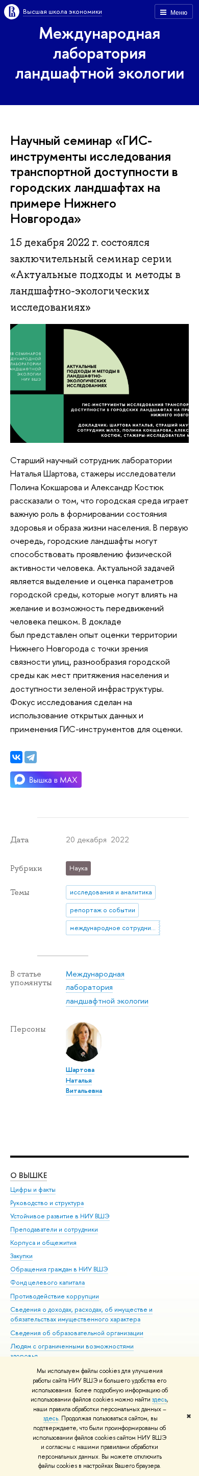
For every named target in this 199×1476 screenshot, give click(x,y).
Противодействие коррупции (54, 1296)
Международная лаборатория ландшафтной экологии (99, 52)
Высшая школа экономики (62, 11)
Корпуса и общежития (43, 1242)
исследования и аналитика (111, 891)
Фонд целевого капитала (47, 1282)
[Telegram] (30, 757)
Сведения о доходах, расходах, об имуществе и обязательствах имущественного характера (81, 1314)
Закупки (21, 1256)
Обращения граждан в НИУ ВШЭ (59, 1269)
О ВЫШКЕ (28, 1175)
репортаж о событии (102, 909)
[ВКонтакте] (16, 757)
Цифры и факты (33, 1189)
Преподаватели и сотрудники (54, 1229)
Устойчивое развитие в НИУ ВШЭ (60, 1216)
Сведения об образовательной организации (76, 1333)
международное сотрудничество (115, 927)
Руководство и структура (47, 1202)
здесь (159, 1399)
